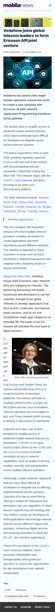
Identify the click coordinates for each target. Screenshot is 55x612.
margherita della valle (16, 596)
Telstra (21, 211)
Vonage (14, 384)
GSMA (42, 447)
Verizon (43, 211)
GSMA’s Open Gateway (17, 180)
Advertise (26, 607)
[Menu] (50, 5)
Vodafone (39, 596)
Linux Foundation (18, 452)
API (8, 590)
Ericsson (8, 162)
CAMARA (24, 442)
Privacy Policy (42, 607)
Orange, (20, 206)
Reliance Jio (33, 206)
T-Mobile (32, 211)
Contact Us (11, 607)
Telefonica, (9, 211)
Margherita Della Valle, (17, 276)
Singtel (46, 206)
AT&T (14, 202)
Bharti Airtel (26, 202)
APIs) (7, 118)
